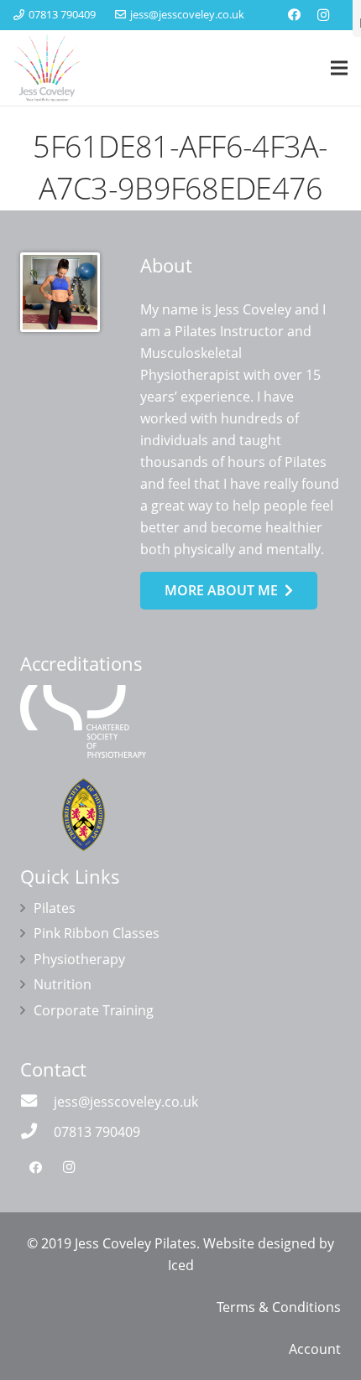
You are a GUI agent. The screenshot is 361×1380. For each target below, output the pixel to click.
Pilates (55, 908)
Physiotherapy (79, 959)
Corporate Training (94, 1010)
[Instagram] (323, 15)
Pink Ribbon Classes (97, 933)
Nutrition (63, 984)
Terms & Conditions (279, 1307)
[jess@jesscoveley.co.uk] (37, 1102)
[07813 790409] (37, 1132)
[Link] (47, 67)
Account (315, 1349)
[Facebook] (294, 15)
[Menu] (339, 68)
